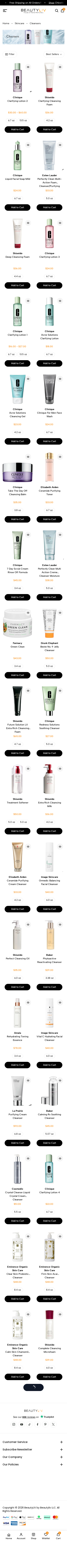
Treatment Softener (17, 801)
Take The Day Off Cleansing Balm (17, 491)
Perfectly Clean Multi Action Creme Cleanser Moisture (49, 570)
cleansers (35, 23)
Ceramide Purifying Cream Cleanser (17, 881)
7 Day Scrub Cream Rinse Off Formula (17, 569)
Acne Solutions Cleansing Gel (17, 413)
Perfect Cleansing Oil (17, 957)
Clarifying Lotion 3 (49, 255)
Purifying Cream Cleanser (18, 1114)
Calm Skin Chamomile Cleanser (17, 1350)
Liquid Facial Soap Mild (17, 177)
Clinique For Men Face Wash (49, 413)
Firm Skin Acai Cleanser (49, 1272)
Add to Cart (17, 129)
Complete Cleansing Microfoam (49, 1348)
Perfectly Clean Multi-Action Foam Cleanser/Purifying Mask (49, 181)
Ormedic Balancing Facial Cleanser (49, 881)
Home (6, 23)
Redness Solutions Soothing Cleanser (49, 725)
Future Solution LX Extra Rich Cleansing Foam (17, 726)
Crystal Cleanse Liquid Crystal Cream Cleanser (17, 1194)
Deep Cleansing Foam (17, 255)
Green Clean (18, 645)
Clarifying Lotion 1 (17, 333)
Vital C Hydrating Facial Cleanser (49, 1037)
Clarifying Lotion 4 (49, 1190)
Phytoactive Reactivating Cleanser (49, 959)
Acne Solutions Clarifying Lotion (49, 335)
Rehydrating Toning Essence (17, 1037)
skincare (19, 23)
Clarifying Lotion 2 (17, 99)
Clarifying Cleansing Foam (49, 101)
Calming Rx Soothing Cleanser (49, 1114)
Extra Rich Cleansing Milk (49, 803)
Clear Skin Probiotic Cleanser (18, 1272)
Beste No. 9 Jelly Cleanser (49, 647)
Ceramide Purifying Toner (49, 491)
